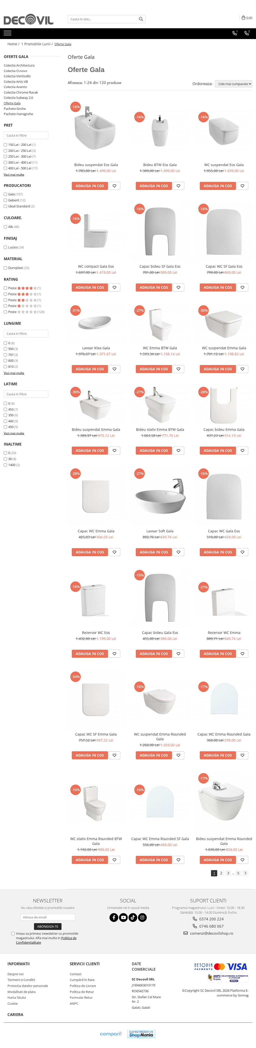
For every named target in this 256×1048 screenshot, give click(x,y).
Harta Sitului (17, 997)
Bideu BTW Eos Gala (160, 164)
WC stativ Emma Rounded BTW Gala (96, 841)
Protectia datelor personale (28, 985)
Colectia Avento (15, 87)
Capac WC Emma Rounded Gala (224, 734)
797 (11, 355)
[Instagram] (142, 917)
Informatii (19, 963)
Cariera (15, 1014)
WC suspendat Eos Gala (224, 164)
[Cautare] (141, 19)
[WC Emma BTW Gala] (160, 323)
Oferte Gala (12, 103)
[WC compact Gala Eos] (96, 231)
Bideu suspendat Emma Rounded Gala (224, 841)
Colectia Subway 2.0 (18, 97)
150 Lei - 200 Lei (19, 144)
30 (10, 459)
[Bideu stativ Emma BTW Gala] (160, 405)
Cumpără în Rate (82, 979)
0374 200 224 (211, 918)
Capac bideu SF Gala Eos (160, 266)
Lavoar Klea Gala (96, 347)
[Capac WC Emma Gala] (96, 496)
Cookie (13, 1003)
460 (11, 421)
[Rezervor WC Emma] (224, 598)
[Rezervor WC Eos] (96, 598)
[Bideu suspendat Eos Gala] (96, 130)
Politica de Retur (82, 991)
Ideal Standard (19, 206)
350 (11, 415)
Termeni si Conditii (21, 979)
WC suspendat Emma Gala (224, 347)
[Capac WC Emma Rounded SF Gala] (160, 802)
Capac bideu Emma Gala (224, 429)
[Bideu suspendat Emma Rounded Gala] (224, 803)
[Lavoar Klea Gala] (96, 323)
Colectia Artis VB (16, 81)
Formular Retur (81, 997)
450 (11, 427)
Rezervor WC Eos (96, 632)
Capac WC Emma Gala (96, 531)
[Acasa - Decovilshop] (29, 19)
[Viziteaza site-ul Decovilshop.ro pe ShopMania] (141, 1034)
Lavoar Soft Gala (160, 531)
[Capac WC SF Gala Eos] (224, 231)
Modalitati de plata (22, 991)
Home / (14, 44)
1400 (11, 465)
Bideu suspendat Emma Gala (96, 429)
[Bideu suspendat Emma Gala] (96, 405)
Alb (10, 226)
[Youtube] (123, 917)
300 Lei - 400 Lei (19, 162)
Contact (76, 974)
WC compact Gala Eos (96, 266)
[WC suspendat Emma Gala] (224, 323)
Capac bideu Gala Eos (160, 632)
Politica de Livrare (83, 985)
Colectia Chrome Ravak (21, 92)
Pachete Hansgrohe (18, 114)
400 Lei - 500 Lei (19, 168)
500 (11, 348)
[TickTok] (132, 917)
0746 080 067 (211, 926)
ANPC (74, 1003)
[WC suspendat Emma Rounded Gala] (160, 699)
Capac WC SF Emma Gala (96, 734)
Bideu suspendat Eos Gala (96, 164)
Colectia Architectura (19, 65)
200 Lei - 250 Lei (19, 150)
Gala (11, 194)
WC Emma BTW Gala (160, 347)
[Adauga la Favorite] (114, 186)
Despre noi (16, 974)
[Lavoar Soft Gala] (160, 496)
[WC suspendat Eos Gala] (224, 130)
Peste (12, 288)
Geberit (13, 200)
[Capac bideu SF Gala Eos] (160, 231)
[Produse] (8, 34)
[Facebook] (114, 917)
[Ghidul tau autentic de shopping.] (111, 1034)
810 (11, 366)
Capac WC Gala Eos (224, 531)
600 (11, 360)
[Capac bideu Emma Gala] (224, 405)
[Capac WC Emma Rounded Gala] (224, 699)
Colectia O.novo (15, 71)
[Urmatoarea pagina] (245, 873)
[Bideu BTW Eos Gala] (160, 130)
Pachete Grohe (15, 108)
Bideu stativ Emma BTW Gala (160, 429)
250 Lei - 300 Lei (19, 156)
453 (11, 409)
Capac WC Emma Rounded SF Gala (160, 838)
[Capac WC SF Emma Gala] (96, 699)
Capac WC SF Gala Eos (224, 266)
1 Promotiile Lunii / (37, 44)
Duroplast (15, 267)
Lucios (13, 247)
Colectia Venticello (17, 76)
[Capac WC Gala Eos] (224, 496)
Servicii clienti (85, 963)
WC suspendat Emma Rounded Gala (160, 736)
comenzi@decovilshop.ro (211, 933)
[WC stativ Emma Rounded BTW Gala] (96, 802)
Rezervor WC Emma (224, 632)
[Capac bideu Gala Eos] (160, 598)
